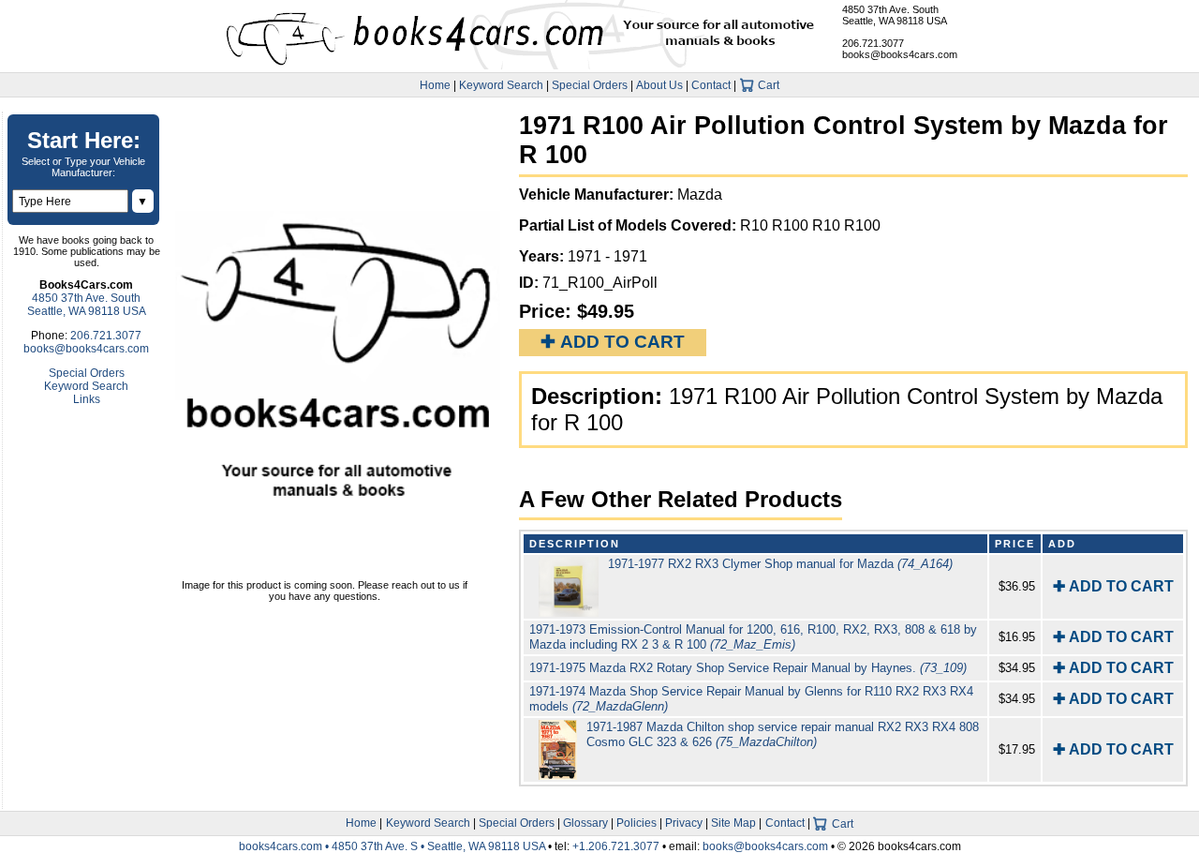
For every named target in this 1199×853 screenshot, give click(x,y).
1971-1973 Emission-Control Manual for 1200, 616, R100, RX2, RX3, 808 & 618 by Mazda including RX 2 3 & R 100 (753, 636)
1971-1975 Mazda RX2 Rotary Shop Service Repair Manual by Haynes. (748, 668)
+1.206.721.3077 (615, 846)
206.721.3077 (873, 43)
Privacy (684, 823)
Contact (711, 85)
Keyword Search (501, 85)
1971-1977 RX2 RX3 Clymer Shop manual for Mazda (780, 564)
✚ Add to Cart (612, 342)
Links (86, 399)
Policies (636, 823)
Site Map (733, 823)
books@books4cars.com (899, 54)
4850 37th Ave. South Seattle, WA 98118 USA (894, 15)
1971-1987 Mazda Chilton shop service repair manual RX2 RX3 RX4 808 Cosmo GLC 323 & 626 (782, 734)
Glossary (585, 823)
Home (435, 85)
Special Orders (590, 85)
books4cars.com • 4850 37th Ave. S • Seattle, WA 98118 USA (393, 846)
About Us (659, 85)
